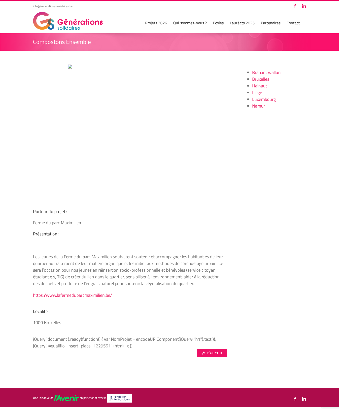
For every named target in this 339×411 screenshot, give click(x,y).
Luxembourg (264, 99)
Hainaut (259, 85)
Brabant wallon (266, 72)
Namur (258, 106)
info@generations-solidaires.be (52, 6)
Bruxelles (260, 79)
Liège (257, 92)
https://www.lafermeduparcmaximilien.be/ (72, 295)
